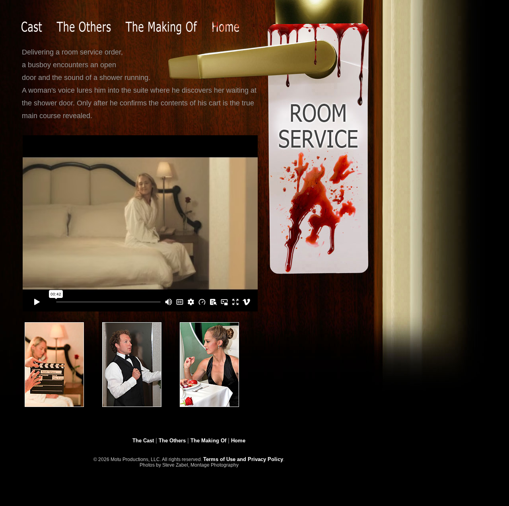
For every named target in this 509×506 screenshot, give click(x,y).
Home (238, 441)
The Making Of (208, 441)
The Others (172, 441)
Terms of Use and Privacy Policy (243, 459)
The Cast (143, 441)
